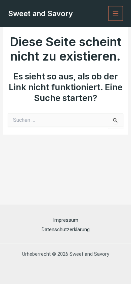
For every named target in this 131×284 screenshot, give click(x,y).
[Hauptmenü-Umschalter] (115, 13)
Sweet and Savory (40, 13)
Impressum (65, 220)
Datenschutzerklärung (65, 229)
